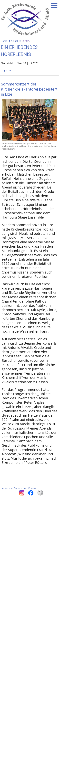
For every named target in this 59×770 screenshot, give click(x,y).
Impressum (7, 488)
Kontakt (32, 488)
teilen (8, 70)
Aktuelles (15, 40)
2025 (27, 40)
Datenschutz (21, 488)
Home (4, 40)
